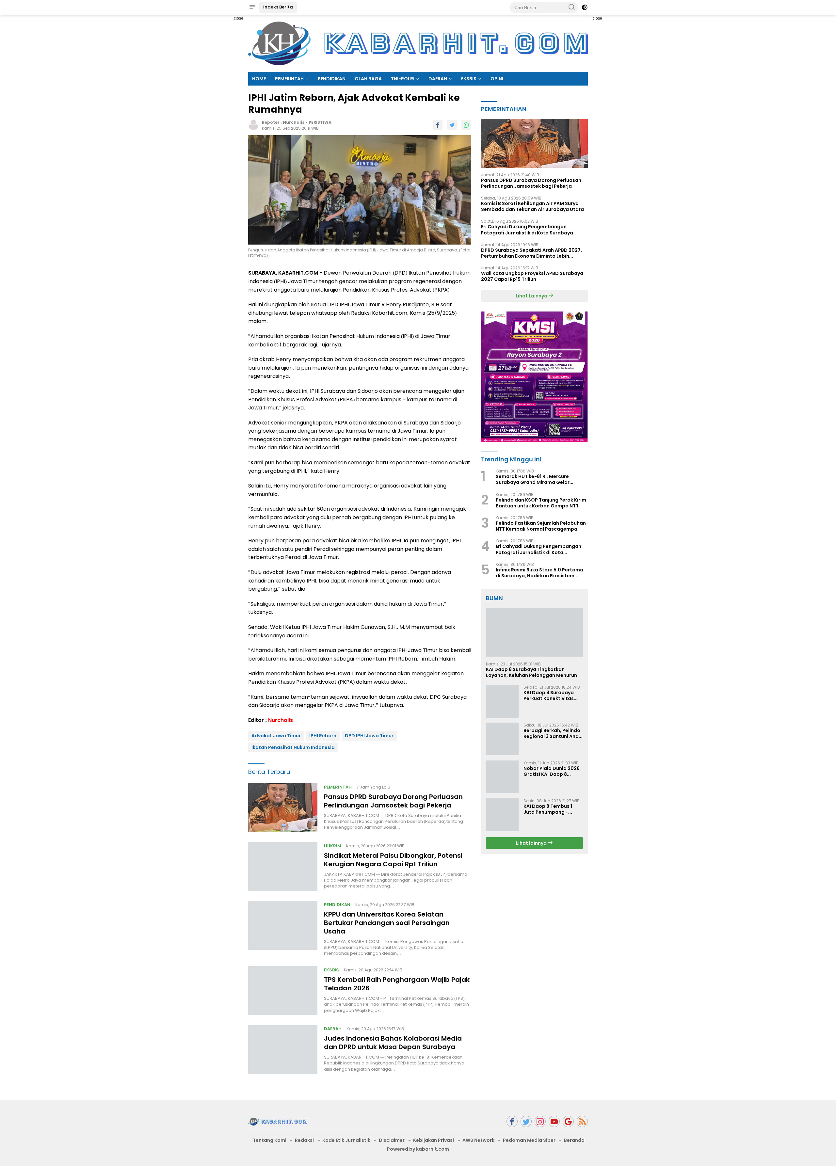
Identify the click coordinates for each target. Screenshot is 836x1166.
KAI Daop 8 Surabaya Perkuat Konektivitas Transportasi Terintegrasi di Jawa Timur (548, 695)
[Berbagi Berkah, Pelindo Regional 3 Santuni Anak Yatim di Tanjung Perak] (502, 739)
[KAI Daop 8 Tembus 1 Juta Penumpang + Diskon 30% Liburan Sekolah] (502, 814)
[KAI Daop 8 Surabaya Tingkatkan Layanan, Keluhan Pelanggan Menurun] (534, 632)
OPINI (496, 78)
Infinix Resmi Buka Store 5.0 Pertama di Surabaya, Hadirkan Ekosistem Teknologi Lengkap (539, 572)
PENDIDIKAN (332, 78)
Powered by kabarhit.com (418, 1149)
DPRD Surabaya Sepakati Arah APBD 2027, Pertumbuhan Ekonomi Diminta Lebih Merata (531, 253)
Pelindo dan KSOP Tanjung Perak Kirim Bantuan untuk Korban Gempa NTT (541, 502)
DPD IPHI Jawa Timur (369, 735)
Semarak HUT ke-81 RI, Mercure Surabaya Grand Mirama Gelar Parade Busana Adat (533, 479)
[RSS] (582, 1121)
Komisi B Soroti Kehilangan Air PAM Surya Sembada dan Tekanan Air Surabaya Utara (532, 206)
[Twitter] (526, 1121)
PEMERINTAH (289, 78)
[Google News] (568, 1121)
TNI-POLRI (402, 78)
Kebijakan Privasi (433, 1140)
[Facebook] (512, 1121)
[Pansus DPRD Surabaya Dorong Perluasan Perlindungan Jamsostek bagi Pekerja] (282, 807)
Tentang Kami (269, 1140)
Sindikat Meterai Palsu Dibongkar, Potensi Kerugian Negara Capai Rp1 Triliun (393, 860)
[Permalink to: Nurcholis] (253, 124)
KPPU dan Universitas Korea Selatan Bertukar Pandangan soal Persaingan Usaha (387, 923)
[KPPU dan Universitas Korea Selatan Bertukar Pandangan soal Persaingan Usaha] (282, 928)
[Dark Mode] (584, 7)
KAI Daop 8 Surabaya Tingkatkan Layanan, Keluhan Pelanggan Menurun (531, 672)
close (238, 18)
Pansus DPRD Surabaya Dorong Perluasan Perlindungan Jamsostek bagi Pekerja (393, 801)
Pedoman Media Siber (529, 1140)
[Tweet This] (452, 125)
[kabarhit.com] (277, 1121)
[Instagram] (540, 1121)
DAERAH (437, 78)
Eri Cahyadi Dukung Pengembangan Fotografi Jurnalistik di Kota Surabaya (527, 229)
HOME (259, 78)
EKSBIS (468, 78)
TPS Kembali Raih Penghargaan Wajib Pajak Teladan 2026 (397, 984)
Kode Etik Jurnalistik (346, 1140)
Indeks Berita (278, 7)
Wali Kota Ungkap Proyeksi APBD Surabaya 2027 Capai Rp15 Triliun (532, 276)
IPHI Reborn (322, 735)
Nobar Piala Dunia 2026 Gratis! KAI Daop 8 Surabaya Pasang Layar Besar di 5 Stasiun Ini (552, 771)
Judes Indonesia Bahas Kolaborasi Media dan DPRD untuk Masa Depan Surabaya (393, 1042)
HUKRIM (332, 846)
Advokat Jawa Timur (276, 735)
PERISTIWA (320, 122)
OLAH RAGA (368, 78)
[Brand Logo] (418, 43)
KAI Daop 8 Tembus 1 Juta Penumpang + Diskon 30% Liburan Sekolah (547, 809)
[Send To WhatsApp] (466, 125)
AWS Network (478, 1140)
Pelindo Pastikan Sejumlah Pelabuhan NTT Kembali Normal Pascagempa (541, 526)
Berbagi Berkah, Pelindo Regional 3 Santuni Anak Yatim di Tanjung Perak (552, 733)
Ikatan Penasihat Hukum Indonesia (293, 747)
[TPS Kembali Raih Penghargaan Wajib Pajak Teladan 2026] (282, 990)
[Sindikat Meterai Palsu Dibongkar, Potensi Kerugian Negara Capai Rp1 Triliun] (282, 866)
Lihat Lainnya (532, 295)
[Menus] (252, 7)
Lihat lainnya (532, 842)
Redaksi (304, 1140)
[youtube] (554, 1121)
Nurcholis (293, 122)
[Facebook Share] (437, 125)
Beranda (574, 1140)
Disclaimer (392, 1140)
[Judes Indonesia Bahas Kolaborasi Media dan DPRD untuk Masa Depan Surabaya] (282, 1049)
